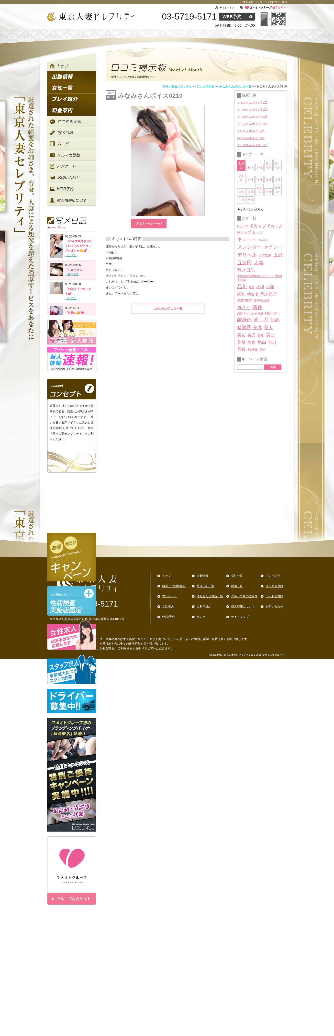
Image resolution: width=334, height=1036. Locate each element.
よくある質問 (274, 596)
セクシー (273, 247)
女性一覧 (237, 575)
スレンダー (249, 247)
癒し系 (261, 319)
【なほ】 (71, 298)
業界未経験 (262, 300)
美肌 (241, 342)
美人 (268, 327)
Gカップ (244, 232)
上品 (278, 254)
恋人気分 (269, 294)
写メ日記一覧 (205, 586)
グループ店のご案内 (244, 596)
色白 (262, 342)
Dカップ (243, 226)
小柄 (260, 287)
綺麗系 (244, 327)
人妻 (259, 262)
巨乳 (241, 294)
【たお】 (71, 255)
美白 (270, 334)
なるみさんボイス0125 (252, 102)
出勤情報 (202, 575)
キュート (246, 239)
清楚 (257, 307)
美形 (260, 335)
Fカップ (275, 226)
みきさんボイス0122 (251, 138)
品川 (242, 286)
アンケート (169, 596)
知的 (274, 320)
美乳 (257, 327)
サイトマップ (230, 7)
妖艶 (251, 287)
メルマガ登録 (274, 586)
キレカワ (262, 240)
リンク (201, 617)
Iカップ (258, 232)
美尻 (251, 335)
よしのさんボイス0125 (252, 109)
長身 (241, 349)
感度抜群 (244, 300)
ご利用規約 (204, 606)
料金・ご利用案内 (174, 586)
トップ (166, 575)
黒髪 (262, 349)
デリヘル (247, 254)
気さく (243, 307)
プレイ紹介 (273, 575)
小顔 (270, 287)
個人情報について (243, 606)
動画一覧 (237, 586)
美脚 (251, 342)
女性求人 (168, 606)
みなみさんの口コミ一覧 (235, 86)
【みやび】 (72, 274)
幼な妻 (253, 294)
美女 (241, 335)
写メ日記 (246, 270)
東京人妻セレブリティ (177, 86)
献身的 (244, 319)
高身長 (252, 349)
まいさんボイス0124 (251, 131)
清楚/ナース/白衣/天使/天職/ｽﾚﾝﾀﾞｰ (258, 313)
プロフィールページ (148, 223)
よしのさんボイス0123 (252, 145)
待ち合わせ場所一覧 (210, 596)
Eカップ (258, 226)
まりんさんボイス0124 (252, 124)
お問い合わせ (274, 606)
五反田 (244, 262)
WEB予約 (232, 16)
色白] (272, 342)
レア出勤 (265, 255)
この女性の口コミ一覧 (167, 308)
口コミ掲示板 (205, 86)
